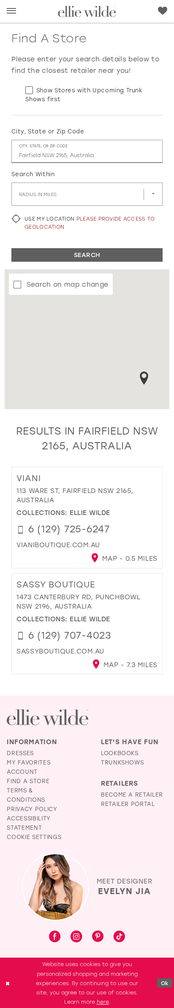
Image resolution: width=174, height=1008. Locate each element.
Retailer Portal (128, 803)
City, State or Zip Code (47, 131)
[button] (11, 11)
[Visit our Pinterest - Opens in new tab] (98, 937)
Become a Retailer (132, 794)
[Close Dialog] (7, 982)
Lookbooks (120, 752)
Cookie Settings (34, 836)
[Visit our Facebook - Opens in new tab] (55, 936)
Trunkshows (122, 762)
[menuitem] (11, 11)
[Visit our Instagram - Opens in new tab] (76, 936)
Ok (165, 983)
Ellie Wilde (90, 512)
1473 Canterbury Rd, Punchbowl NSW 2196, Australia (78, 601)
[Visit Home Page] (87, 11)
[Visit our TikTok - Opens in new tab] (119, 936)
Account (22, 771)
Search (87, 255)
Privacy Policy (32, 808)
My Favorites (28, 762)
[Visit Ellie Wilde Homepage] (47, 717)
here (103, 1001)
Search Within (32, 173)
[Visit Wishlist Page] (162, 11)
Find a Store (28, 780)
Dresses (20, 752)
